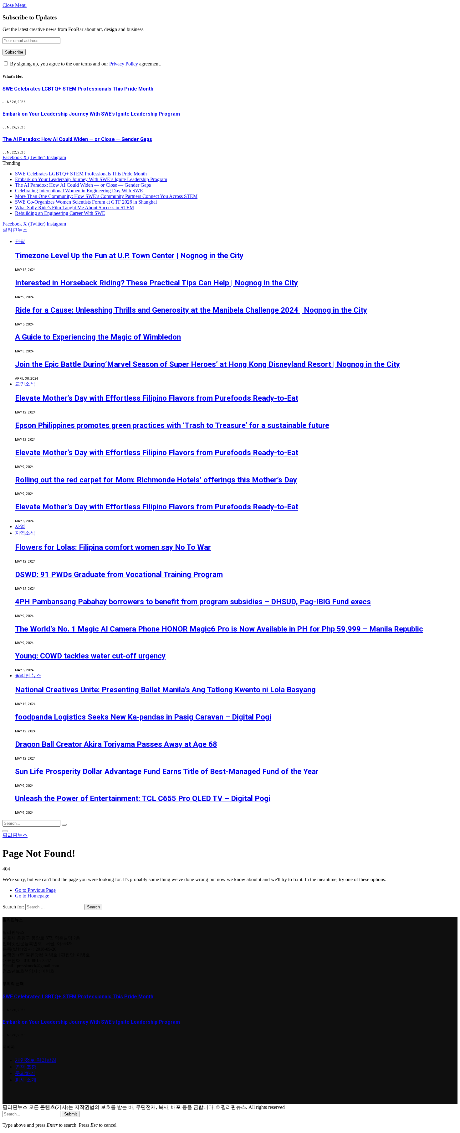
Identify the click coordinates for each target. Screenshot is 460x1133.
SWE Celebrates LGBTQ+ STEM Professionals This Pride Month (78, 89)
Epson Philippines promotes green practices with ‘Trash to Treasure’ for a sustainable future (172, 425)
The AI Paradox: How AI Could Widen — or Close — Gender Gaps (77, 139)
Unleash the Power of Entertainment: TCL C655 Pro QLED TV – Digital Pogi (142, 798)
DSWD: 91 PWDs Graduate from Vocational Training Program (119, 574)
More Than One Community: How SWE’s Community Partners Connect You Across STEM (106, 196)
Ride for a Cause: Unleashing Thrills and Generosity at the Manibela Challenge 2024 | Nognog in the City (191, 310)
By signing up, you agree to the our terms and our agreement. (85, 63)
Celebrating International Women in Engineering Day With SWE (79, 190)
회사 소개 (25, 1080)
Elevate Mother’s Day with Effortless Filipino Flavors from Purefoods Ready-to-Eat (156, 398)
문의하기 (25, 1073)
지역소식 (25, 533)
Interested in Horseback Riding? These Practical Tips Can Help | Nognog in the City (156, 282)
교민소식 (25, 384)
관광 (20, 241)
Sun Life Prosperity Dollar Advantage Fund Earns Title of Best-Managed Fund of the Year (167, 771)
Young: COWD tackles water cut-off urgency (90, 656)
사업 (20, 526)
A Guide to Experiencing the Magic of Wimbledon (98, 337)
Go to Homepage (32, 895)
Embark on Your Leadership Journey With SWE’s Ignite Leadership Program (91, 114)
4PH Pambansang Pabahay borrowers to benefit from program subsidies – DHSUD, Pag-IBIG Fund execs (193, 601)
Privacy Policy (123, 63)
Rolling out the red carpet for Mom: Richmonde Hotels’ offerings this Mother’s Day (156, 480)
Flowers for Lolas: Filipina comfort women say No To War (113, 547)
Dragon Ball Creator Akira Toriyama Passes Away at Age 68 (116, 744)
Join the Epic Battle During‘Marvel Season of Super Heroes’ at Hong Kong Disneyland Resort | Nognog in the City (207, 364)
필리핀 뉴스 (28, 675)
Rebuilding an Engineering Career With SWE (60, 213)
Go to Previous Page (35, 890)
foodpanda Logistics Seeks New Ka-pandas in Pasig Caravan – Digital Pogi (143, 717)
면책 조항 (25, 1066)
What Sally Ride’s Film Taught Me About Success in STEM (74, 207)
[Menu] (5, 831)
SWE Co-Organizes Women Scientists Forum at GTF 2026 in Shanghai (86, 202)
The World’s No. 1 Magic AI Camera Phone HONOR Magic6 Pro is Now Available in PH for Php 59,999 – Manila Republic (219, 629)
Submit (70, 1114)
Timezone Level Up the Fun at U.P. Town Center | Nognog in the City (129, 255)
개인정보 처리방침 (35, 1060)
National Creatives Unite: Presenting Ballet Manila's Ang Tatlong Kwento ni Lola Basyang (165, 689)
